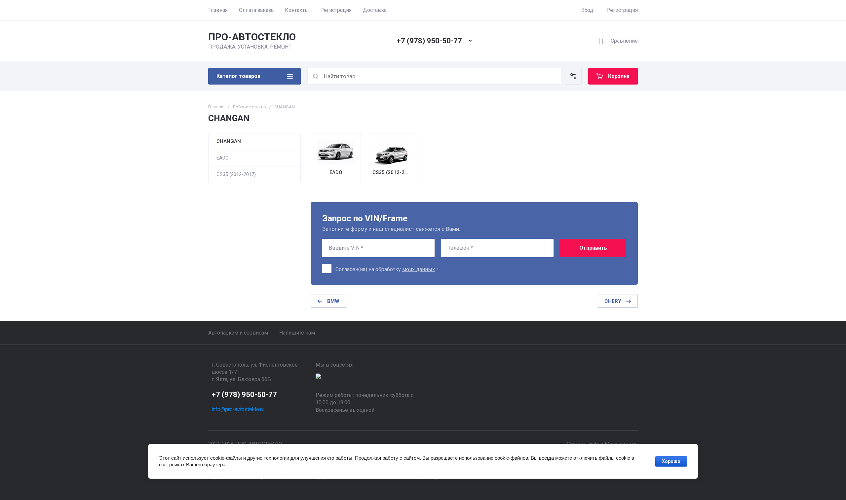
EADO (222, 158)
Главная (218, 10)
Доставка (375, 10)
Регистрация (336, 10)
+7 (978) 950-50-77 (429, 41)
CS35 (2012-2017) (236, 174)
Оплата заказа (256, 10)
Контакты (297, 10)
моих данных (418, 269)
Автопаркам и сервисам (238, 333)
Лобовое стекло (249, 106)
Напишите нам (297, 333)
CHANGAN (228, 141)
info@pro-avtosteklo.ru (238, 409)
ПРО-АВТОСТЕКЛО (252, 37)
